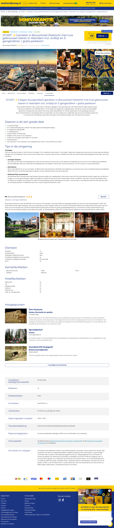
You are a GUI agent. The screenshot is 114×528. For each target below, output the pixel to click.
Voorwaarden (49, 93)
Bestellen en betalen (7, 524)
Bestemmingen (54, 3)
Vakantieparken (68, 3)
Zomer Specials (13, 12)
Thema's (43, 3)
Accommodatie (21, 93)
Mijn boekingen (106, 3)
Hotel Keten (28, 512)
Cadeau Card (32, 3)
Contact (3, 505)
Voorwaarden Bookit (7, 515)
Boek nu (106, 93)
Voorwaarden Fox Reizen (9, 517)
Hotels (27, 501)
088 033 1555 (90, 2)
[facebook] (63, 500)
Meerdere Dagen (30, 510)
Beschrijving (11, 93)
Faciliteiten (31, 93)
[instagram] (60, 500)
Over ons (4, 501)
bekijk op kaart (45, 45)
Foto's (3, 93)
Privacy (3, 508)
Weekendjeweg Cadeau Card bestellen (37, 515)
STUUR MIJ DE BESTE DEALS (88, 522)
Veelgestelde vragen (7, 510)
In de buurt (40, 93)
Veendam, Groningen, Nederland (16, 200)
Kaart (104, 197)
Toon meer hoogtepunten (57, 365)
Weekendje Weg (30, 499)
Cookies (3, 503)
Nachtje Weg (29, 508)
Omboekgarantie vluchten (9, 512)
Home (3, 12)
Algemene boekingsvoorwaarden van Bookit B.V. (66, 441)
